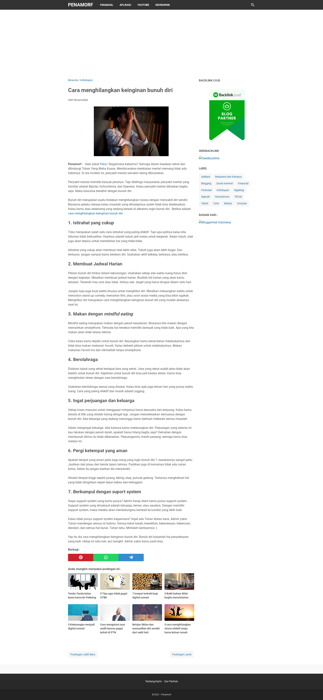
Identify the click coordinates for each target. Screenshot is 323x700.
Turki (216, 203)
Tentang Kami (153, 681)
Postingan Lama (181, 654)
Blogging (206, 183)
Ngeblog (239, 190)
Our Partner (171, 681)
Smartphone (222, 196)
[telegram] (131, 557)
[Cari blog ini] (252, 5)
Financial (243, 183)
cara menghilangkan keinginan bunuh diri (95, 213)
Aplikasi (125, 4)
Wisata (228, 203)
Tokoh (204, 203)
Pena (103, 164)
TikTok (238, 196)
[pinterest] (80, 557)
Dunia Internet (224, 183)
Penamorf (80, 4)
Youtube (143, 4)
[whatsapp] (106, 557)
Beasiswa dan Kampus (228, 176)
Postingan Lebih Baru (82, 654)
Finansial (106, 4)
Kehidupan (163, 4)
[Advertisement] (161, 43)
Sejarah (205, 196)
